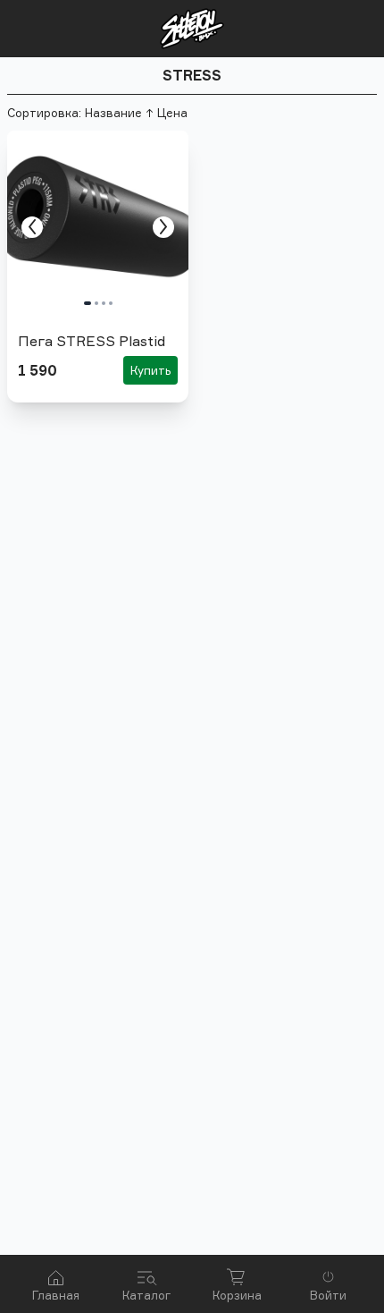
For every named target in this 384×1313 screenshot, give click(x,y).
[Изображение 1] (87, 303)
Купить (150, 370)
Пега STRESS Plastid (91, 341)
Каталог (146, 1295)
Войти (328, 1295)
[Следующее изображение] (163, 227)
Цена (172, 113)
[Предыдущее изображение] (32, 227)
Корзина (237, 1295)
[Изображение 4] (111, 303)
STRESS (192, 75)
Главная (55, 1295)
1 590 (37, 370)
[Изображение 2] (96, 303)
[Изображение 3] (103, 303)
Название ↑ (119, 113)
